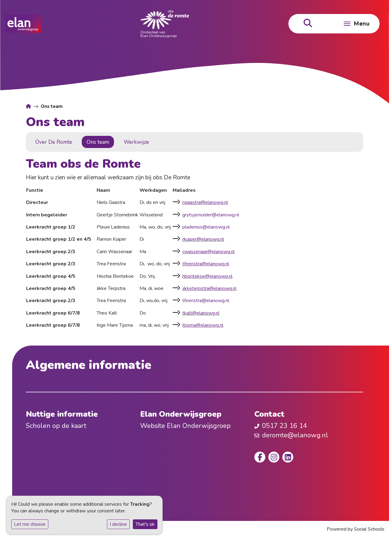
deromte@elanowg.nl (295, 435)
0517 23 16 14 (284, 425)
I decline (118, 524)
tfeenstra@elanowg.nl (205, 300)
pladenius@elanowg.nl (206, 227)
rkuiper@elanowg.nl (203, 239)
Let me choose (30, 524)
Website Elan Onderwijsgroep (185, 425)
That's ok (145, 524)
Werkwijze (136, 142)
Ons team (98, 142)
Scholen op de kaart (56, 425)
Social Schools (369, 529)
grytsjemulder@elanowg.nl (210, 215)
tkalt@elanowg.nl (200, 313)
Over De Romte (53, 142)
